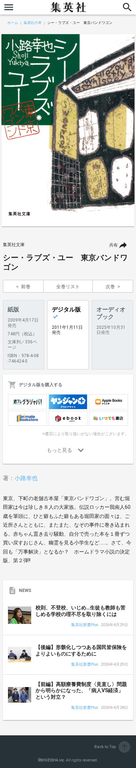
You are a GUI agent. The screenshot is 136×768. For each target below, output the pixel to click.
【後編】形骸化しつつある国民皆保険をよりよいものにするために (81, 650)
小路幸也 (26, 478)
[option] (68, 130)
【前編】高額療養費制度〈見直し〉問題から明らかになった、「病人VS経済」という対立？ (81, 690)
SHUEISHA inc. (53, 760)
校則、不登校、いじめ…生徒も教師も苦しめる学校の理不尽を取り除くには (80, 611)
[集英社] (68, 7)
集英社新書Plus (84, 625)
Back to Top (111, 746)
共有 (113, 245)
